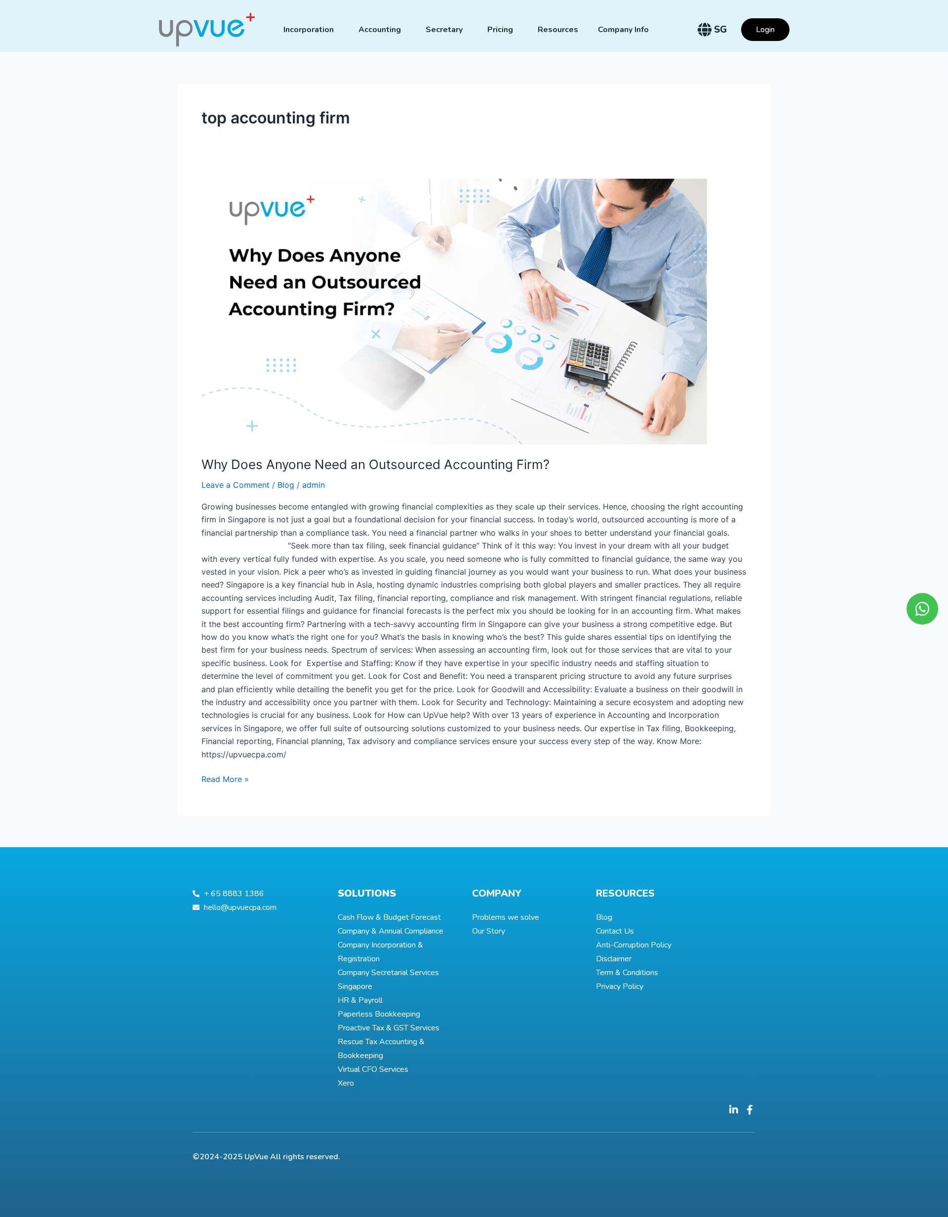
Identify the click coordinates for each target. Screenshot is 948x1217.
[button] (765, 29)
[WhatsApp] (922, 609)
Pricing (500, 29)
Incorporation (308, 29)
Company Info (623, 29)
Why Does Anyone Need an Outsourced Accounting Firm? (375, 464)
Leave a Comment (235, 485)
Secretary (444, 29)
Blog (285, 485)
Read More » (225, 778)
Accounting (379, 29)
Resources (558, 29)
